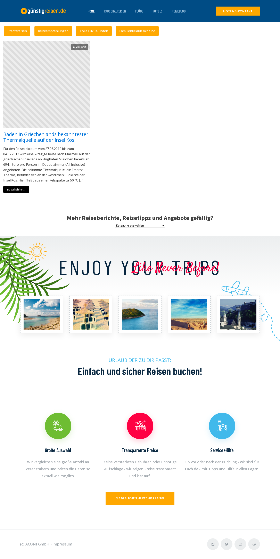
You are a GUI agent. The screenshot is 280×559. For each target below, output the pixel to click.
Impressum (62, 544)
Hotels (157, 11)
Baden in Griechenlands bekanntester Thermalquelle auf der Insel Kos (45, 137)
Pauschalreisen (115, 11)
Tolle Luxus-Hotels (94, 31)
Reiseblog (179, 11)
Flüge (139, 11)
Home (91, 11)
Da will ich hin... (16, 189)
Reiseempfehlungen (53, 31)
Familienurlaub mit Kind (137, 31)
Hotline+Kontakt (238, 11)
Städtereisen (17, 31)
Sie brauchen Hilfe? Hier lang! (140, 498)
